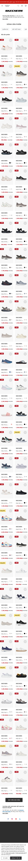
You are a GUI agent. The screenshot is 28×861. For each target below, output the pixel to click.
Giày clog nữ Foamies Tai (7, 137)
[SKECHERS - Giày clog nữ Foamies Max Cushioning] (6, 45)
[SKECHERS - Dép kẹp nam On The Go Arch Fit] (21, 359)
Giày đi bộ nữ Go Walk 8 (7, 764)
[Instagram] (12, 819)
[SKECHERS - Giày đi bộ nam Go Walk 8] (21, 72)
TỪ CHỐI (5, 858)
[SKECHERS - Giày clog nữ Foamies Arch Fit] (21, 778)
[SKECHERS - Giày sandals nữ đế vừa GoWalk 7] (21, 228)
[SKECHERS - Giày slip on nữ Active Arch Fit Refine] (6, 333)
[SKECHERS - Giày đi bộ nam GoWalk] (21, 176)
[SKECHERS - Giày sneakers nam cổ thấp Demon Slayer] (6, 438)
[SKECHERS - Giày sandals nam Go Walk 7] (21, 699)
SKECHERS (4, 56)
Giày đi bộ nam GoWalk (22, 189)
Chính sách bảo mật (20, 853)
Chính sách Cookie (10, 853)
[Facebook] (8, 819)
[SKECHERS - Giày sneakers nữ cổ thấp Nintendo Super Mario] (6, 516)
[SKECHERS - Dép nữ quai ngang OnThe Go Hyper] (6, 412)
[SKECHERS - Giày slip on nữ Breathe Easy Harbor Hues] (6, 621)
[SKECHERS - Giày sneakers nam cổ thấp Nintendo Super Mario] (6, 542)
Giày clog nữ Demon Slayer (8, 790)
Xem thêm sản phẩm (14, 800)
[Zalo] (20, 819)
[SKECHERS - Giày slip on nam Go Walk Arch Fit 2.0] (6, 255)
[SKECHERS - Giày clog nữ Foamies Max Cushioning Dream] (21, 45)
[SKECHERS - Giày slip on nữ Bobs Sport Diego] (6, 176)
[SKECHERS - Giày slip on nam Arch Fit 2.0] (21, 202)
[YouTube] (16, 819)
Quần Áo (5, 29)
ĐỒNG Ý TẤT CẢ (16, 858)
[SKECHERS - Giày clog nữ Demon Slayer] (6, 778)
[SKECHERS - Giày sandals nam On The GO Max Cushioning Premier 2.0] (6, 150)
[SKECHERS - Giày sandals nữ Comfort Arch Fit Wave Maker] (6, 228)
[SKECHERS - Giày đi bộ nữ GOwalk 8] (6, 647)
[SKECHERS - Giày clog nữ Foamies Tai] (6, 124)
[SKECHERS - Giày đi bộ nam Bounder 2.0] (21, 516)
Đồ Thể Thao (16, 29)
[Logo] (7, 5)
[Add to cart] (10, 40)
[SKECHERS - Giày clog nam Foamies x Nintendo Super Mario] (21, 673)
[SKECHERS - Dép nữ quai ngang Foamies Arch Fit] (21, 568)
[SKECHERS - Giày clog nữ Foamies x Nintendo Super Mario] (21, 307)
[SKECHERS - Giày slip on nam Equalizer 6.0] (21, 725)
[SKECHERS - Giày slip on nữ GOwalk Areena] (6, 385)
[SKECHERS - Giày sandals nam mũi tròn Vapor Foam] (21, 412)
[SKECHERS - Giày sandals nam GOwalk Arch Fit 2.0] (21, 255)
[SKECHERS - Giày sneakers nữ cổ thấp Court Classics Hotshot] (21, 647)
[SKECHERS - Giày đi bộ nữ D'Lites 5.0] (6, 202)
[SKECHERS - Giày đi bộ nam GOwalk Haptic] (6, 281)
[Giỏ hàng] (26, 6)
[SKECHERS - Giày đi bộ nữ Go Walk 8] (21, 621)
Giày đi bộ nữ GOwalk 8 (7, 660)
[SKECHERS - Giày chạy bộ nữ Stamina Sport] (6, 595)
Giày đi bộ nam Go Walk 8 (8, 111)
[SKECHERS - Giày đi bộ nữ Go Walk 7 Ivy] (21, 124)
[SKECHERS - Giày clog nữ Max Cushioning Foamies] (21, 333)
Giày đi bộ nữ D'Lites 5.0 (7, 215)
